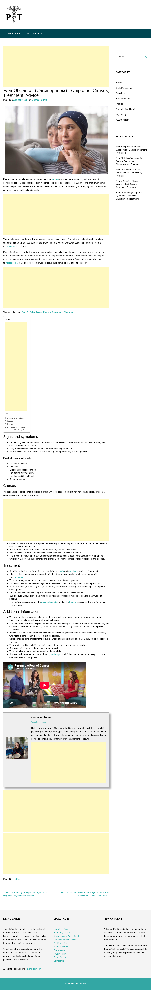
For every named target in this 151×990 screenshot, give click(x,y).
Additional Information (16, 427)
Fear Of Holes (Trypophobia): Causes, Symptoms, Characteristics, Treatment (129, 161)
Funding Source (61, 946)
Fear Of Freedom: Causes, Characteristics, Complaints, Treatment (129, 172)
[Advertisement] (56, 66)
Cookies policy (60, 943)
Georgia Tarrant (39, 99)
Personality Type (123, 98)
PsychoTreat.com (34, 968)
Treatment (11, 424)
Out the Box (80, 983)
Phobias (16, 878)
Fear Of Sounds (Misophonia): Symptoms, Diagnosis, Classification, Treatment (130, 195)
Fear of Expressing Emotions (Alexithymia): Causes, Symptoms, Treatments (132, 149)
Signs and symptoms (15, 418)
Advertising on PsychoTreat (66, 936)
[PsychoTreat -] (13, 15)
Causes (10, 421)
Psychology (34, 33)
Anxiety (119, 82)
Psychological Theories (126, 109)
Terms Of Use (60, 957)
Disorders (13, 33)
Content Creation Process (66, 939)
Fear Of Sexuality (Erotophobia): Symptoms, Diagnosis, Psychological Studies (25, 894)
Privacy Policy (60, 953)
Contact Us (59, 960)
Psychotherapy (122, 119)
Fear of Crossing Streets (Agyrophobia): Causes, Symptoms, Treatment (127, 184)
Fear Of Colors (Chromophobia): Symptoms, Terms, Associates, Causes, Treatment (85, 894)
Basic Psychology (124, 87)
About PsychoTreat (62, 932)
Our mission (59, 950)
